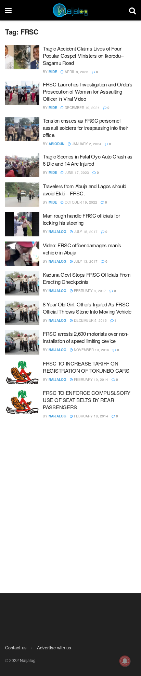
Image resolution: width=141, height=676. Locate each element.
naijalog (57, 231)
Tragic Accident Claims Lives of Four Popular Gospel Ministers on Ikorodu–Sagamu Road (83, 55)
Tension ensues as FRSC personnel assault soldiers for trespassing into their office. (85, 127)
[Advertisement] (70, 502)
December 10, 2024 (82, 107)
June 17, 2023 (76, 172)
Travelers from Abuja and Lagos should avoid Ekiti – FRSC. (84, 189)
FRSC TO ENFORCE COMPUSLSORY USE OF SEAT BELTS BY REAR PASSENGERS (86, 400)
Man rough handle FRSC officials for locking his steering (81, 219)
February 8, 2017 (89, 290)
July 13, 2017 (85, 261)
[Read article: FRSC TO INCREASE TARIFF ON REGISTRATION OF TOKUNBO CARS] (22, 372)
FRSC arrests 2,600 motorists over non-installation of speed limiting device (86, 337)
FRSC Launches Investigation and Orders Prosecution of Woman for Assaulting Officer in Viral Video (87, 91)
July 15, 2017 (85, 231)
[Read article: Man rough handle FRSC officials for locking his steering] (22, 224)
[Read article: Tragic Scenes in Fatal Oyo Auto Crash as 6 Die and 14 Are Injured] (22, 165)
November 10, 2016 (91, 349)
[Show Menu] (8, 10)
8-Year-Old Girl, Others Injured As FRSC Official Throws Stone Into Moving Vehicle (87, 308)
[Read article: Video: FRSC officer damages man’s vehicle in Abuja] (22, 254)
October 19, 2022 (80, 202)
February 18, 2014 (90, 416)
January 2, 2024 (86, 143)
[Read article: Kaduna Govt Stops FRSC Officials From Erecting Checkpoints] (22, 283)
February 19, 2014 (90, 379)
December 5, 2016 (90, 320)
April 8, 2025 (76, 71)
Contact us (16, 647)
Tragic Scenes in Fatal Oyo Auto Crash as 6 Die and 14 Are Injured (87, 160)
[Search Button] (132, 10)
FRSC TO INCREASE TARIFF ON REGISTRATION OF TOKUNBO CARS (86, 367)
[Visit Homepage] (70, 10)
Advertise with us (54, 647)
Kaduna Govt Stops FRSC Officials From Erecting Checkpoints (87, 278)
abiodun (56, 143)
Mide (53, 71)
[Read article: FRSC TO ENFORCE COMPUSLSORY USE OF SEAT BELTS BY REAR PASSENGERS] (22, 401)
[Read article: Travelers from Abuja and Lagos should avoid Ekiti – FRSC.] (22, 194)
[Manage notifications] (124, 661)
